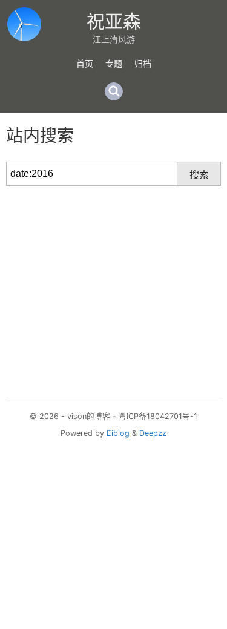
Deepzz (152, 433)
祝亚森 (114, 21)
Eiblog (118, 433)
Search (114, 91)
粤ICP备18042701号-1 (158, 416)
